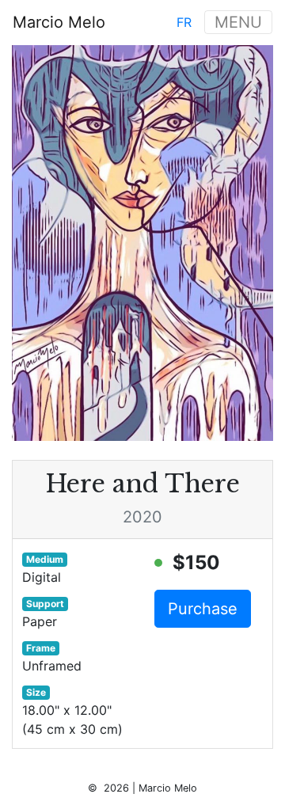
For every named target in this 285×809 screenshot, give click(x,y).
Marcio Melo (59, 22)
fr (184, 22)
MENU (238, 22)
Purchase (203, 608)
